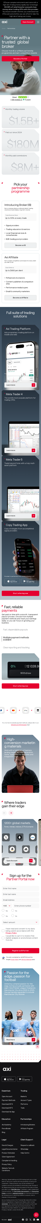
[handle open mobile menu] (38, 22)
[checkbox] (3, 930)
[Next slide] (11, 813)
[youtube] (37, 1219)
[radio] (3, 910)
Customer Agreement (21, 1191)
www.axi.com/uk (18, 1193)
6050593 (5, 1204)
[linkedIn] (34, 1219)
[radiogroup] (20, 911)
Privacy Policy (11, 933)
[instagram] (26, 1219)
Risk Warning (15, 1189)
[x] (30, 1219)
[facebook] (23, 1219)
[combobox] (7, 905)
